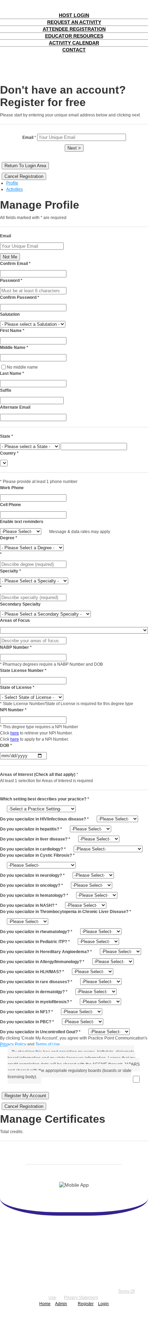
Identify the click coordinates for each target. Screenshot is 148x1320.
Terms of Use (47, 1044)
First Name (12, 330)
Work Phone (12, 487)
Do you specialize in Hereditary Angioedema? (46, 951)
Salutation (10, 314)
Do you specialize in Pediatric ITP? (35, 941)
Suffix (5, 390)
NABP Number (16, 647)
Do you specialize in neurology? (32, 875)
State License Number (23, 670)
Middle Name (14, 347)
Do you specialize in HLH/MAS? (32, 971)
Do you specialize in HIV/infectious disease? (44, 819)
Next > (74, 148)
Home (45, 1303)
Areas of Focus (15, 620)
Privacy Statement (81, 1297)
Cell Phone (10, 504)
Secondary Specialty (20, 604)
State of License (17, 687)
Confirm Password (19, 297)
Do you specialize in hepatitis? (31, 829)
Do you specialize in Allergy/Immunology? (42, 961)
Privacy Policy (13, 1044)
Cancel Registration (23, 176)
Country (9, 453)
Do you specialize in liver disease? (35, 839)
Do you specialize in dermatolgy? (33, 991)
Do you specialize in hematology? (34, 895)
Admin (61, 1303)
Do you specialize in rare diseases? (36, 981)
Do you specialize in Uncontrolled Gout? (40, 1031)
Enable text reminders (21, 521)
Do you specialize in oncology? (31, 885)
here (14, 733)
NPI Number (13, 710)
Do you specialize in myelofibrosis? (36, 1001)
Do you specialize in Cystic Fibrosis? (37, 855)
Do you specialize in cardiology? (33, 849)
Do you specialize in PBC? (27, 1021)
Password (11, 280)
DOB (6, 745)
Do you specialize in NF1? (26, 1011)
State (6, 436)
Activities (14, 189)
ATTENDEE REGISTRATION (74, 29)
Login (103, 1303)
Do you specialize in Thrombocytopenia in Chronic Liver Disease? (65, 911)
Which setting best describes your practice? (44, 799)
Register (86, 1303)
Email (5, 236)
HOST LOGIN (74, 15)
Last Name (12, 373)
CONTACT (74, 50)
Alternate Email (15, 407)
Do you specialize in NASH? (28, 905)
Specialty (10, 571)
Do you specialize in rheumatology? (36, 931)
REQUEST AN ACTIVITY (74, 22)
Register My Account (25, 1095)
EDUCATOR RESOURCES (74, 36)
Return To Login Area (25, 165)
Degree (8, 537)
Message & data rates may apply (79, 531)
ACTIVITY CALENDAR (74, 43)
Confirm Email (15, 263)
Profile (12, 183)
